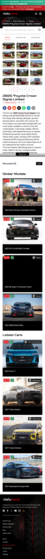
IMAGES (7, 37)
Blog (4, 530)
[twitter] (19, 108)
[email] (33, 108)
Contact (5, 542)
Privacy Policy (7, 548)
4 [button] (29, 89)
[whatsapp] (24, 108)
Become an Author (9, 545)
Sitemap (5, 554)
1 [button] (15, 89)
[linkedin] (29, 108)
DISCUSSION (35, 37)
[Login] (40, 14)
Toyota (30, 21)
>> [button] (33, 89)
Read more (22, 154)
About (5, 539)
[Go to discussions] (12, 180)
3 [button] (24, 89)
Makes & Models (19, 21)
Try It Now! (30, 9)
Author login (7, 533)
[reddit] (14, 108)
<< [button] (11, 89)
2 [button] (20, 89)
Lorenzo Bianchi (10, 102)
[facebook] (5, 108)
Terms (5, 551)
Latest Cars (7, 521)
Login (39, 163)
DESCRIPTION (21, 37)
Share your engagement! (18, 4)
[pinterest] (9, 108)
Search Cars (7, 527)
